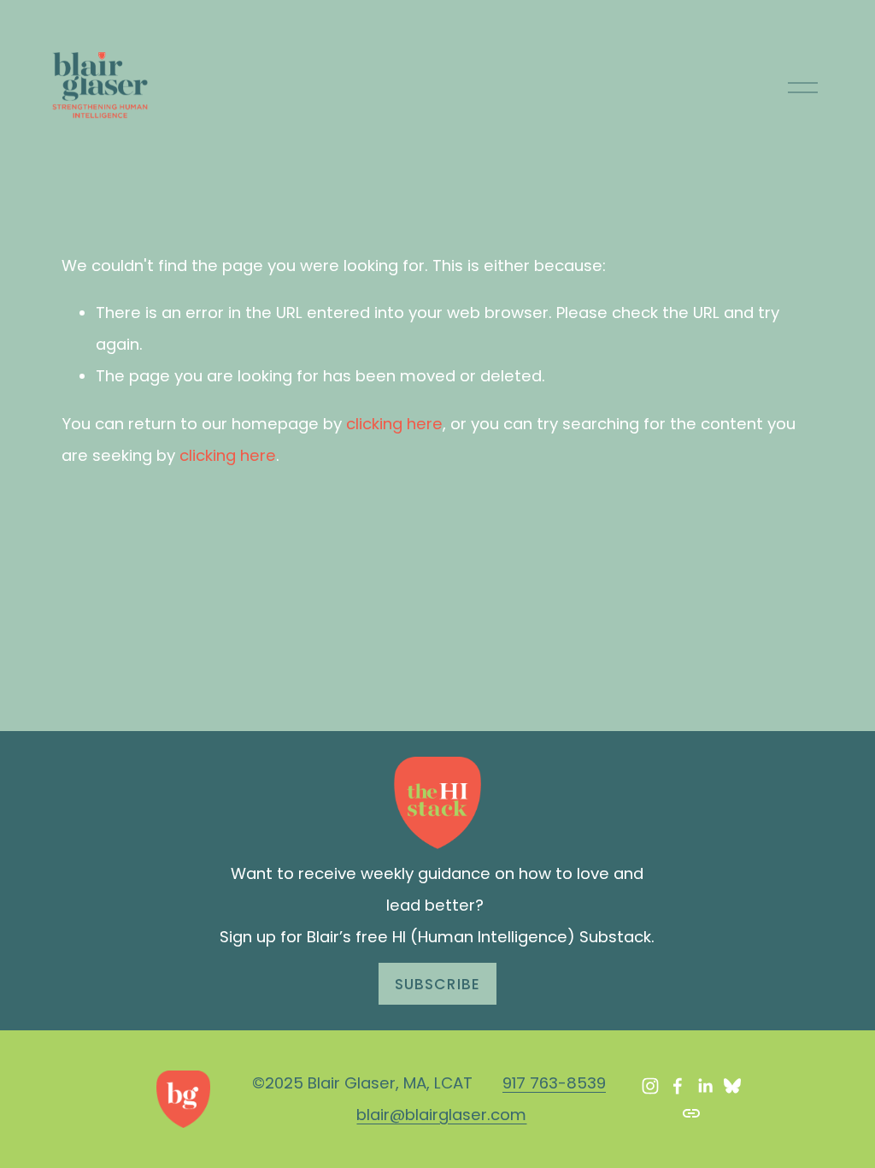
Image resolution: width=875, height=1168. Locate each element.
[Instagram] (650, 1085)
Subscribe (437, 984)
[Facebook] (677, 1085)
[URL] (691, 1113)
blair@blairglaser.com (441, 1114)
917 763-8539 (554, 1083)
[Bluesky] (732, 1085)
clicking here (394, 423)
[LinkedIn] (705, 1085)
